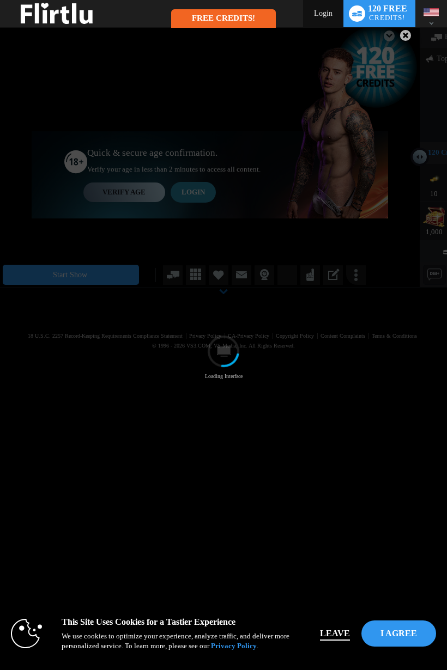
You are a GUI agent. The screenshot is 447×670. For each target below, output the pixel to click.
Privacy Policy (234, 646)
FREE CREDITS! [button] (223, 18)
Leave (335, 633)
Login (323, 13)
